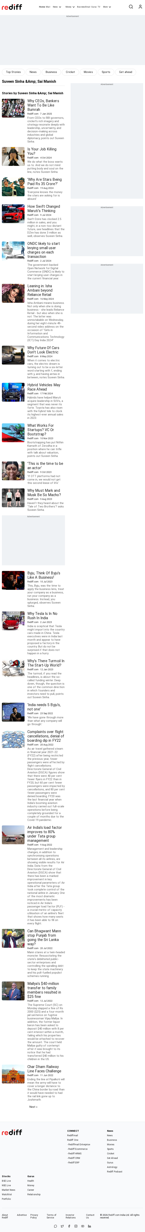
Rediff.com (114, 1215)
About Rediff (5, 1216)
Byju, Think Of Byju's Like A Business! (43, 575)
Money (68, 7)
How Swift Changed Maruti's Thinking (43, 208)
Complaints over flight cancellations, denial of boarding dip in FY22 (45, 736)
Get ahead (125, 72)
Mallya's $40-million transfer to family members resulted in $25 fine (44, 990)
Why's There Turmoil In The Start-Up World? (45, 663)
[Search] (131, 7)
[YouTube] (82, 1226)
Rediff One (72, 1140)
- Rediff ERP (73, 1162)
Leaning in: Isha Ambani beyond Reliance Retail (39, 290)
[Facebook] (69, 1226)
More (105, 7)
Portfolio (6, 1199)
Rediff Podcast (114, 1171)
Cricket (70, 72)
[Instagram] (75, 1226)
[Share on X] (62, 1226)
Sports (106, 72)
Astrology (112, 1167)
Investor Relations (71, 1216)
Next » (33, 1107)
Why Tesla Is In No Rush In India (42, 615)
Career (30, 1190)
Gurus (94, 7)
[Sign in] (140, 7)
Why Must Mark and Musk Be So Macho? (44, 492)
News (55, 7)
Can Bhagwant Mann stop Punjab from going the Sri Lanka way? (44, 937)
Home (42, 7)
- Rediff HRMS (74, 1153)
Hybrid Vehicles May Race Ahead (43, 387)
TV (99, 7)
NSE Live (6, 1185)
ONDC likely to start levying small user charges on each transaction (43, 250)
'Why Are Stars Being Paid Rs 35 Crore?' (44, 181)
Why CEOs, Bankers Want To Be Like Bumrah (43, 105)
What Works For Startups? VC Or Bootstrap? (40, 429)
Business (51, 72)
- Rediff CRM (73, 1158)
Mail (48, 7)
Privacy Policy (34, 1216)
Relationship (33, 1194)
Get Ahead (112, 1158)
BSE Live (6, 1181)
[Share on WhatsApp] (55, 1226)
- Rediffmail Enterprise (78, 1144)
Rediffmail (72, 1135)
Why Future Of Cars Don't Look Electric (43, 350)
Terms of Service (51, 1216)
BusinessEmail (83, 7)
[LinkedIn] (89, 1226)
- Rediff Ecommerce (77, 1149)
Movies (88, 72)
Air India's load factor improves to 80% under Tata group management (44, 834)
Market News (8, 1190)
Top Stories (13, 72)
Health (30, 1181)
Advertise (22, 1215)
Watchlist (7, 1194)
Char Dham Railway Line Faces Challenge (44, 1069)
